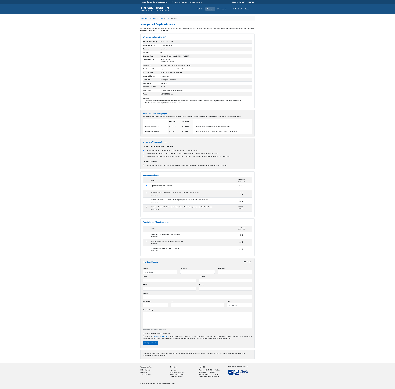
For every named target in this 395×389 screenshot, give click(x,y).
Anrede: (146, 268)
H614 (167, 18)
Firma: (145, 277)
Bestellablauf (237, 9)
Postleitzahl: (147, 301)
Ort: (172, 301)
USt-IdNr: (202, 277)
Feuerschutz (144, 372)
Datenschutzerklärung (160, 336)
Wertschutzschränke (156, 18)
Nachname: (222, 268)
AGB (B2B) (181, 374)
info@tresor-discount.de (211, 376)
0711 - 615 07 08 (248, 2)
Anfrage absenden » (150, 343)
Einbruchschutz (145, 370)
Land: (229, 301)
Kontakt (248, 9)
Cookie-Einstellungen (176, 376)
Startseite (200, 9)
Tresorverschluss (145, 374)
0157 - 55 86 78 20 (212, 374)
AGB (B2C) (173, 374)
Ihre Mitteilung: (148, 310)
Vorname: (184, 268)
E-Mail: (146, 285)
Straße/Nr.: (147, 293)
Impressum (173, 370)
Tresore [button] (209, 9)
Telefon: (202, 285)
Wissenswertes (222, 9)
